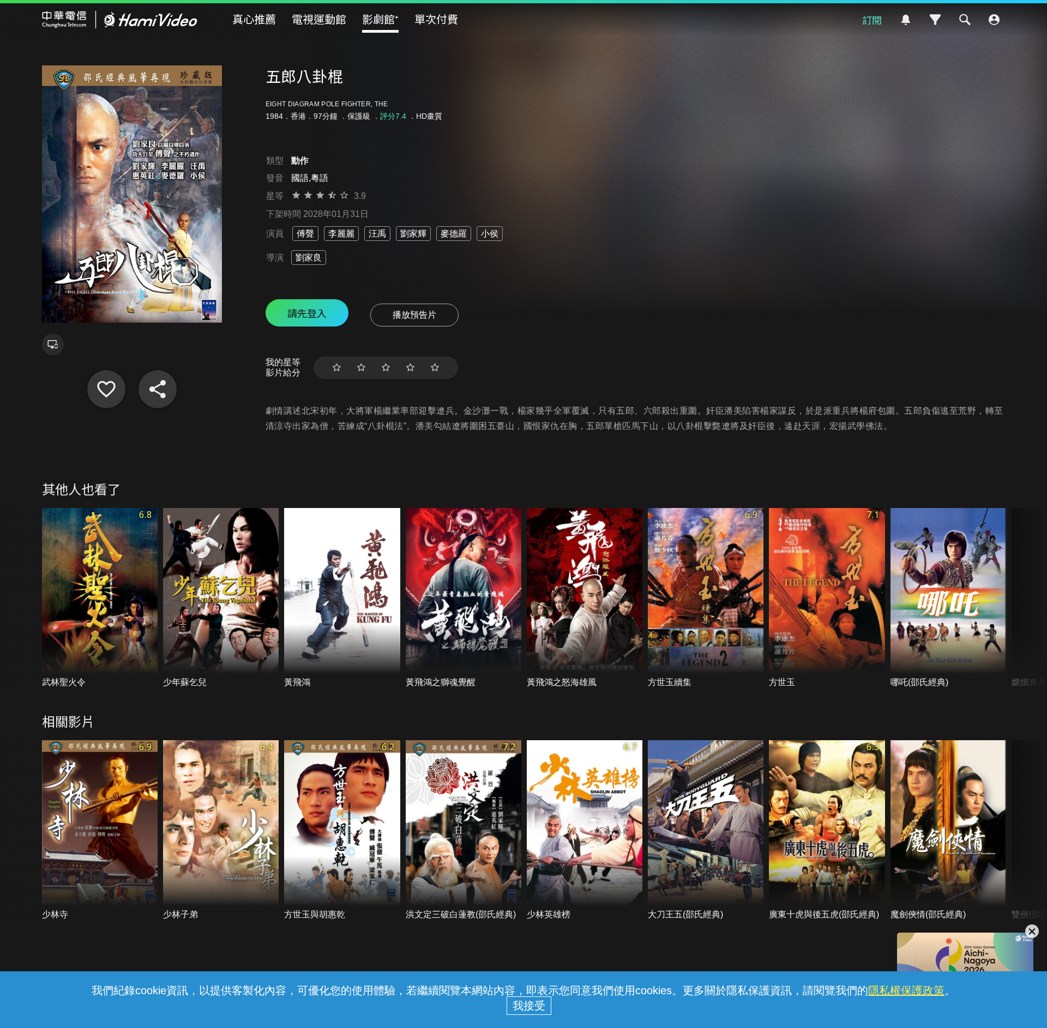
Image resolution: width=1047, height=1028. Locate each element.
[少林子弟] (221, 830)
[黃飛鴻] (342, 598)
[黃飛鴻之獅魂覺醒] (463, 598)
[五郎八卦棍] (106, 389)
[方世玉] (826, 598)
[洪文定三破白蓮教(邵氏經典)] (463, 830)
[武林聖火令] (100, 598)
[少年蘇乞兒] (221, 598)
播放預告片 (414, 314)
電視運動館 (319, 19)
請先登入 (307, 313)
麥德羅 (454, 233)
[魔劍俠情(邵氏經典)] (948, 830)
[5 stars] (435, 367)
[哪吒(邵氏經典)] (948, 598)
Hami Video (119, 19)
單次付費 (436, 19)
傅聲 (305, 233)
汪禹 (377, 233)
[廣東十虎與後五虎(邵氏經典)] (826, 830)
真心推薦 (254, 19)
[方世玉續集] (705, 598)
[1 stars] (336, 367)
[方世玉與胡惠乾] (342, 830)
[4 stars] (410, 367)
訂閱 (872, 20)
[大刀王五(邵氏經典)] (705, 830)
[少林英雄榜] (584, 830)
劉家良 (309, 257)
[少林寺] (100, 830)
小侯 (489, 233)
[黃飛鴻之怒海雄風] (584, 598)
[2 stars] (361, 367)
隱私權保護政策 (906, 990)
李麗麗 (341, 233)
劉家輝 (413, 233)
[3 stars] (386, 367)
